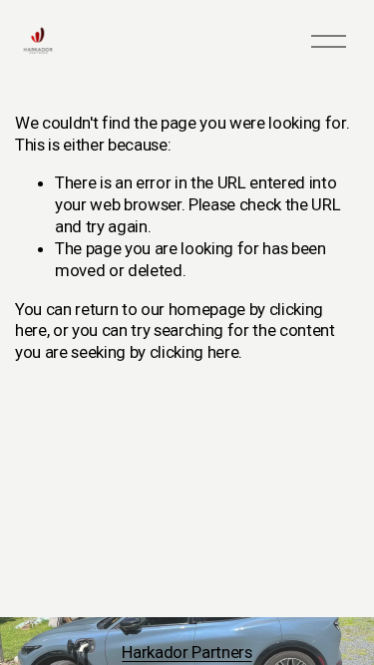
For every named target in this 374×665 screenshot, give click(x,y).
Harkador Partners (186, 652)
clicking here (194, 352)
